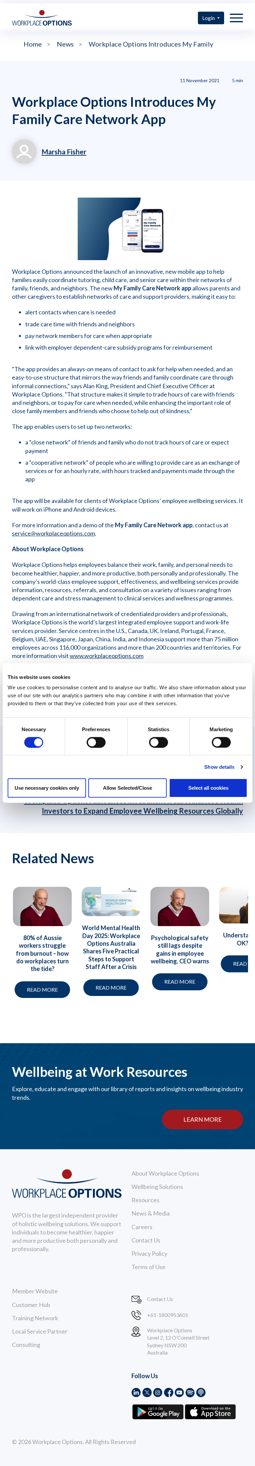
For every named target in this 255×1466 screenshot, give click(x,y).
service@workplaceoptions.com (53, 533)
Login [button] (209, 18)
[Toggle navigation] (236, 17)
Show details (219, 766)
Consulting (26, 1344)
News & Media (150, 1213)
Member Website (35, 1291)
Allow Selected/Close (127, 788)
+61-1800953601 (167, 1315)
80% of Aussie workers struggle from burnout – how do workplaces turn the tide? (42, 953)
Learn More (202, 1119)
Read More (42, 989)
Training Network (35, 1318)
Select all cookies (208, 788)
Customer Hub (31, 1304)
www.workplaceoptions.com (106, 655)
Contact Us (145, 1240)
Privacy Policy (149, 1253)
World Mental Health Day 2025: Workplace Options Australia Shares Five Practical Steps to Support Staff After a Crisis (111, 947)
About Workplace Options (165, 1173)
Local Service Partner (39, 1331)
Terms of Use (148, 1266)
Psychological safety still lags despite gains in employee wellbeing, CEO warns (180, 949)
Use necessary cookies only (47, 788)
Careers (141, 1226)
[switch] (96, 742)
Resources (145, 1200)
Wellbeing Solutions (157, 1186)
